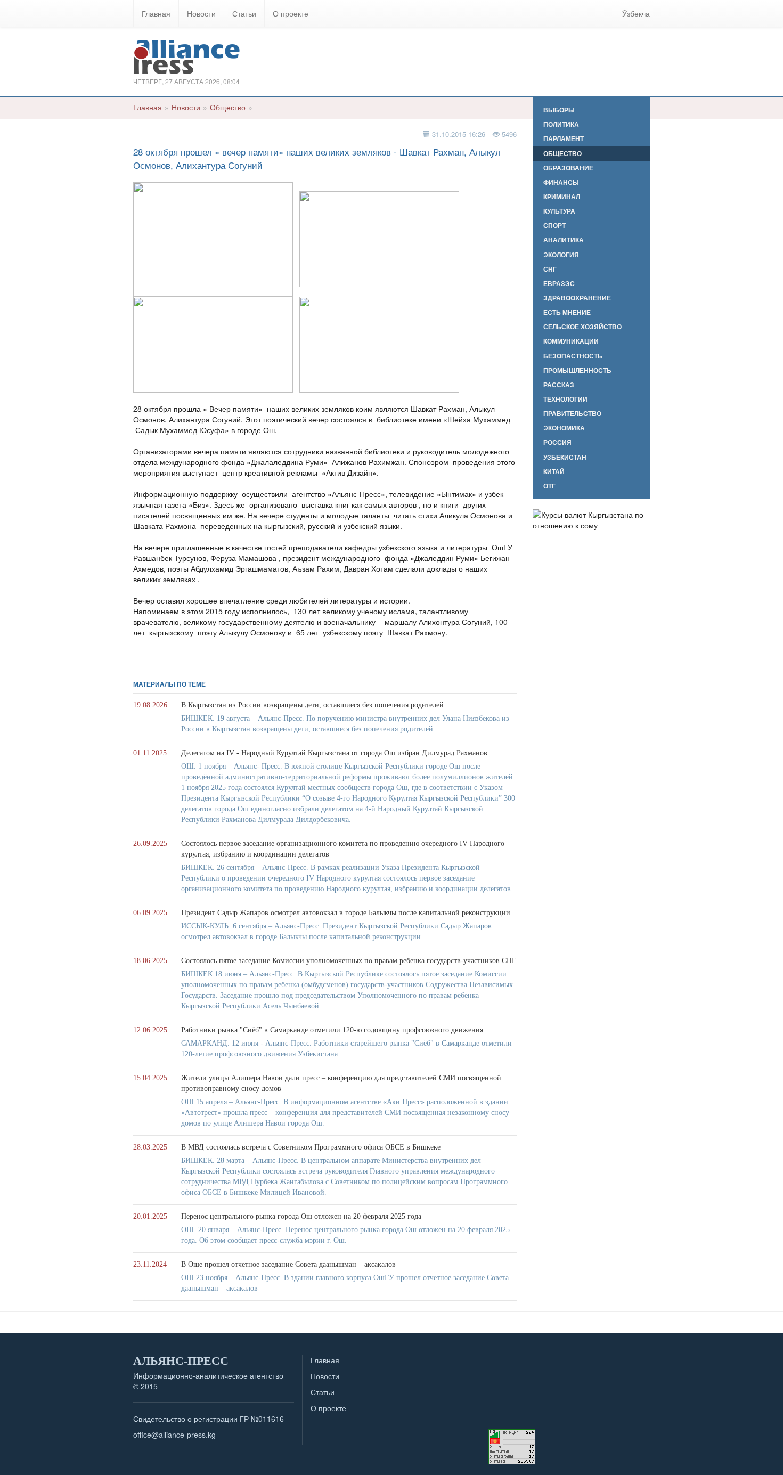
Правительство (572, 413)
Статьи (244, 13)
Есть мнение (567, 312)
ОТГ (549, 486)
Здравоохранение (577, 298)
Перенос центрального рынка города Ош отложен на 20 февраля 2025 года (301, 1216)
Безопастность (572, 356)
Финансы (561, 182)
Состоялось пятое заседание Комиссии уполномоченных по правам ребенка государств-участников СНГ (348, 961)
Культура (559, 211)
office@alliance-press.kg (174, 1434)
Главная (156, 13)
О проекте (290, 13)
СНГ (550, 269)
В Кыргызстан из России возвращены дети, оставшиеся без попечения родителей (312, 705)
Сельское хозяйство (582, 326)
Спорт (554, 225)
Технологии (565, 399)
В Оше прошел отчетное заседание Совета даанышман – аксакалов (288, 1264)
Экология (561, 254)
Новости (201, 13)
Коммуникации (571, 341)
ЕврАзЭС (559, 283)
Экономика (564, 428)
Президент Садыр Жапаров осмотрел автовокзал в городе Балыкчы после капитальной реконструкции (345, 913)
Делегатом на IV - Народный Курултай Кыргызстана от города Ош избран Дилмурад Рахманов (334, 753)
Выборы (559, 110)
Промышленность (577, 370)
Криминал (561, 196)
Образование (568, 168)
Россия (557, 442)
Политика (561, 124)
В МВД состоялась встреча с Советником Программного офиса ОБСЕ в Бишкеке (311, 1147)
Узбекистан (564, 457)
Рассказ (558, 384)
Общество (228, 107)
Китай (554, 471)
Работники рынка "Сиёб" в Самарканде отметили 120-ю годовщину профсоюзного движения (332, 1030)
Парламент (563, 138)
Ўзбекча (636, 13)
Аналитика (563, 240)
